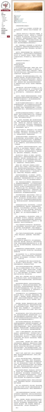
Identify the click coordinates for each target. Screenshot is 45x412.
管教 (18, 21)
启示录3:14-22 (24, 22)
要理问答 (18, 11)
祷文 (2, 24)
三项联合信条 (4, 17)
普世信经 (3, 16)
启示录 (21, 20)
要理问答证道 (4, 30)
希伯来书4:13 (19, 22)
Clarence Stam (18, 15)
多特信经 (3, 21)
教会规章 (3, 25)
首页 (2, 13)
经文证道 (3, 28)
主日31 (18, 17)
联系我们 (3, 33)
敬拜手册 (3, 14)
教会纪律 (20, 21)
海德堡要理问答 (4, 20)
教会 (16, 21)
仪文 (2, 22)
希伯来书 (18, 20)
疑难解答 (3, 32)
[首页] (5, 6)
